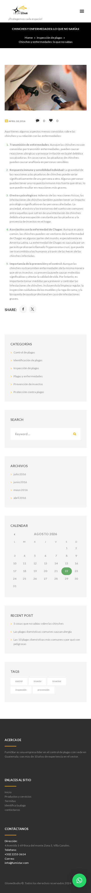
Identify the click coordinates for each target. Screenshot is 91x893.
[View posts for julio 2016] (15, 534)
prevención (43, 689)
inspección (21, 689)
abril (20, 498)
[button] (79, 880)
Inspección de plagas (49, 37)
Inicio (8, 792)
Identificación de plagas (28, 360)
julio (20, 474)
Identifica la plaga (15, 805)
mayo (21, 490)
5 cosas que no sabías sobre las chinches (39, 623)
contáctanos (12, 809)
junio (20, 482)
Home (29, 37)
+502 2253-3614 (15, 854)
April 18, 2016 (17, 121)
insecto (37, 681)
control (19, 681)
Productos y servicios (18, 796)
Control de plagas (24, 352)
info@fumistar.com (17, 863)
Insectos (56, 681)
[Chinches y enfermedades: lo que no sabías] (46, 88)
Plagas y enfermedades (28, 376)
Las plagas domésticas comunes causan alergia (43, 631)
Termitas (10, 801)
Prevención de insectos (28, 384)
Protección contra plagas (29, 392)
